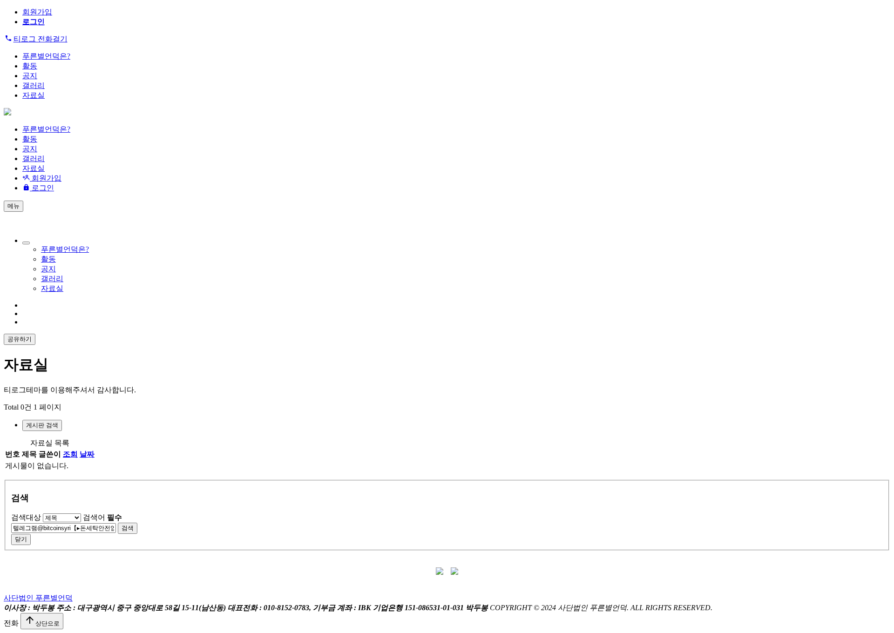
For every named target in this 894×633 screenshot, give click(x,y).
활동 (29, 66)
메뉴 (13, 205)
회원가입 (37, 12)
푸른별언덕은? (46, 56)
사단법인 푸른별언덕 (38, 598)
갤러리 (33, 85)
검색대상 (26, 517)
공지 (29, 76)
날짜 (87, 454)
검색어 (102, 517)
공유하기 (19, 339)
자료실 (33, 95)
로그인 (42, 188)
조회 (70, 454)
